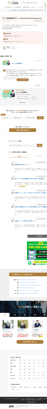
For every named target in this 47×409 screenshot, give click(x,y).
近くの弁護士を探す (8, 7)
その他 (4, 20)
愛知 (20, 369)
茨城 (30, 282)
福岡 (21, 293)
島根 (23, 290)
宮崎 (32, 293)
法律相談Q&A (14, 10)
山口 (29, 290)
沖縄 (37, 293)
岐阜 (24, 369)
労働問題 (34, 387)
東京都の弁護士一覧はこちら (30, 341)
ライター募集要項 (39, 398)
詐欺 (8, 20)
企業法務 (12, 389)
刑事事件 (40, 387)
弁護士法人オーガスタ (6, 329)
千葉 (28, 282)
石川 (38, 366)
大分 (29, 293)
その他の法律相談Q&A (23, 10)
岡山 (25, 290)
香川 (34, 290)
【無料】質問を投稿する (22, 130)
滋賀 (27, 287)
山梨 (20, 366)
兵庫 (23, 287)
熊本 (27, 293)
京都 (25, 287)
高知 (38, 290)
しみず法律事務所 (35, 329)
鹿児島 (34, 293)
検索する (40, 117)
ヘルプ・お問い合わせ (6, 398)
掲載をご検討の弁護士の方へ (30, 398)
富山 (34, 366)
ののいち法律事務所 (16, 63)
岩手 (26, 279)
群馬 (32, 282)
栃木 (35, 282)
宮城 (28, 279)
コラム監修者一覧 (23, 399)
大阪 (21, 287)
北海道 (21, 279)
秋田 (30, 279)
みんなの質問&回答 (17, 7)
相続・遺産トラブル (27, 387)
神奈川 (23, 282)
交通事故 (20, 387)
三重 (34, 369)
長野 (29, 366)
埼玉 (26, 282)
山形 (32, 279)
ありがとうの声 (42, 7)
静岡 (29, 369)
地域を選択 (6, 117)
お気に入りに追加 (38, 21)
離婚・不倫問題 (13, 387)
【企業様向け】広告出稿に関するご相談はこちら (35, 399)
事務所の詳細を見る (22, 102)
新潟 (24, 366)
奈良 (29, 287)
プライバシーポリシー (21, 398)
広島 (27, 290)
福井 (43, 366)
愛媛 (36, 290)
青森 (23, 279)
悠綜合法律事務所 (20, 329)
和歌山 (32, 287)
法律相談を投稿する (26, 7)
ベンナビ (9, 10)
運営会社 (11, 398)
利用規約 (15, 398)
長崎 (25, 293)
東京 (21, 282)
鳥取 (21, 290)
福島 (35, 279)
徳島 (32, 290)
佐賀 (23, 293)
